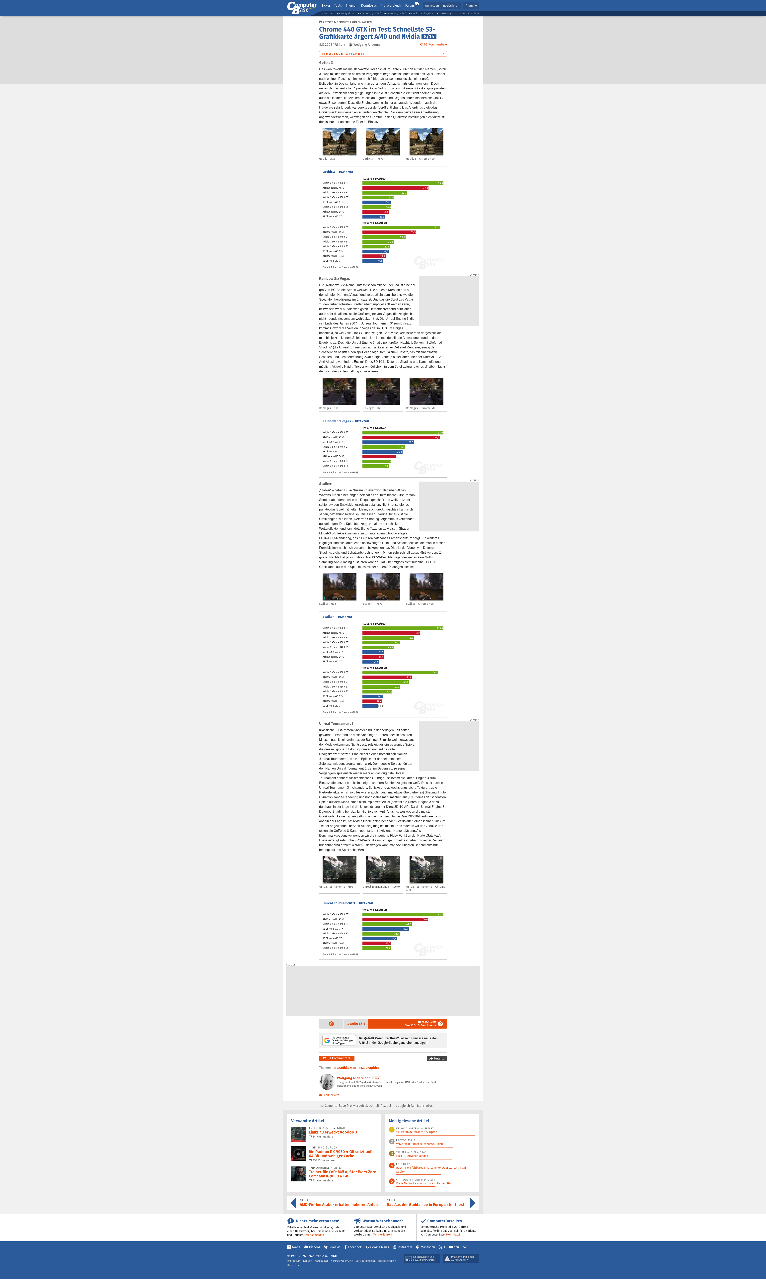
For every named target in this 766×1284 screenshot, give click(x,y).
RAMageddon (346, 13)
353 (323, 1160)
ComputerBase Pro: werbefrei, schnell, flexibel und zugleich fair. (378, 1106)
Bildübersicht (331, 1095)
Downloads (369, 5)
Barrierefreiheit (387, 1260)
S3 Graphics (370, 1068)
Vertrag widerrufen (342, 1260)
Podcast (329, 13)
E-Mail (376, 1078)
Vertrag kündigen (366, 1260)
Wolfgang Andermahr (353, 1078)
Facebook (355, 1247)
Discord (314, 1247)
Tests (338, 5)
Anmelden (432, 5)
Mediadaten (322, 1260)
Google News (379, 1247)
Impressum (293, 1260)
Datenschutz (294, 1265)
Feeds (296, 1247)
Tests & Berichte (337, 22)
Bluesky (334, 1247)
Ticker (326, 5)
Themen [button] (351, 5)
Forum (409, 5)
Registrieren (451, 5)
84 (322, 1136)
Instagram (404, 1247)
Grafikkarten (362, 22)
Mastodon (428, 1247)
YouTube (460, 1247)
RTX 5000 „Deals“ (370, 13)
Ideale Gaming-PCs (422, 13)
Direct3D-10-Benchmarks (420, 1023)
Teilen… (439, 1058)
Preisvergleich (391, 5)
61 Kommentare (338, 1058)
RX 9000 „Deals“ (396, 13)
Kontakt (307, 1260)
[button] (471, 5)
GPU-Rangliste (447, 13)
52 (322, 1180)
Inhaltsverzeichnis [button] (343, 54)
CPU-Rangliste (470, 13)
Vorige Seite (328, 1024)
